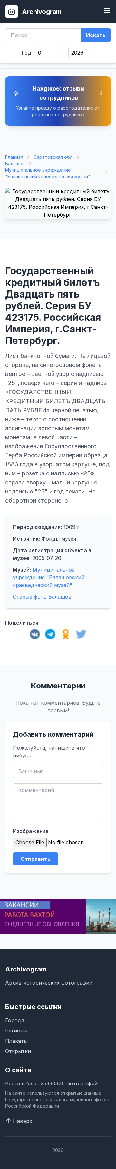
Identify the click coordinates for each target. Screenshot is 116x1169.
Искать (96, 35)
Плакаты (16, 1041)
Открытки (18, 1051)
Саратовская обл (53, 157)
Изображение (31, 831)
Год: (27, 52)
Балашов (15, 163)
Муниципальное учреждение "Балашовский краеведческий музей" (47, 173)
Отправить (36, 859)
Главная (14, 157)
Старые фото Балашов (42, 597)
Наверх (22, 1121)
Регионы (16, 1030)
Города (14, 1020)
